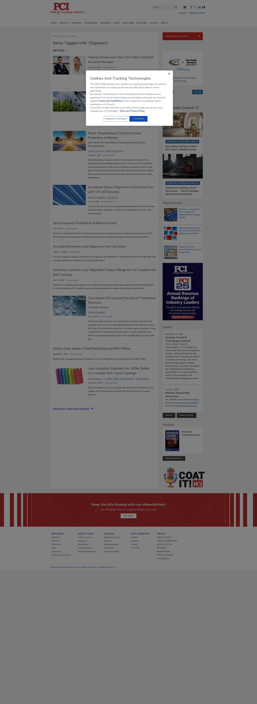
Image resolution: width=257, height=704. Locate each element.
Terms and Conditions (110, 100)
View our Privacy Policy (132, 111)
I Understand (138, 119)
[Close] (169, 74)
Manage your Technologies (115, 119)
